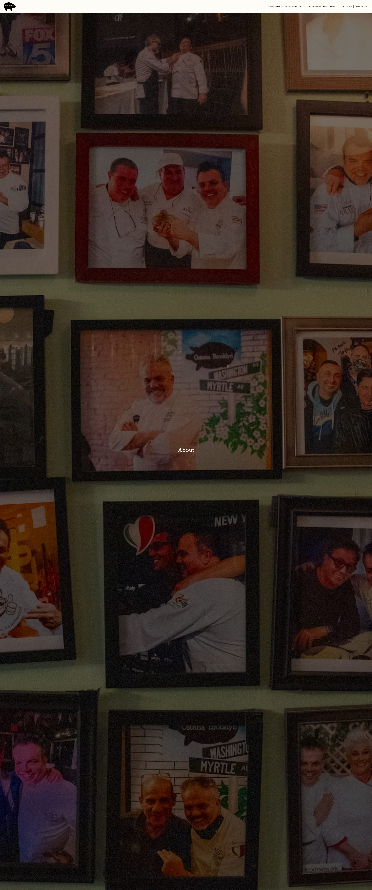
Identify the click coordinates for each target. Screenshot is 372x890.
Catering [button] (302, 6)
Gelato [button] (349, 6)
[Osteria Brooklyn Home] (10, 6)
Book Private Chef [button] (330, 6)
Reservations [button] (361, 6)
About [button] (294, 6)
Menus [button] (287, 6)
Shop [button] (342, 6)
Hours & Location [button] (275, 6)
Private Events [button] (314, 6)
